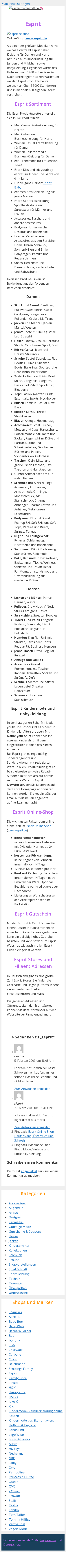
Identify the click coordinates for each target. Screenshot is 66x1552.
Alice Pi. (14, 1317)
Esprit (13, 1373)
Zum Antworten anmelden (32, 1089)
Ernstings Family (21, 1368)
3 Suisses (15, 1312)
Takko (13, 1505)
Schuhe (14, 1260)
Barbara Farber (20, 1331)
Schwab (14, 1496)
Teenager (16, 1283)
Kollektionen (18, 1250)
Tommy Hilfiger (20, 1519)
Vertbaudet (17, 1524)
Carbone (15, 1354)
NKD (12, 1458)
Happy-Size (17, 1392)
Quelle (13, 1482)
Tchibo (14, 1510)
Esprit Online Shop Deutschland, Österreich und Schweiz (34, 1136)
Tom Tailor (17, 1514)
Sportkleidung (19, 1274)
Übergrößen (18, 1288)
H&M (12, 1387)
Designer (15, 1217)
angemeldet (29, 1171)
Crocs (13, 1359)
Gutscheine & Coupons (25, 1231)
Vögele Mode (18, 1529)
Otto (12, 1467)
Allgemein (16, 1208)
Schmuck (15, 1255)
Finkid (13, 1383)
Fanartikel (16, 1222)
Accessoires (17, 1203)
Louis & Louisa (19, 1439)
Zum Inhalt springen (15, 4)
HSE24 (13, 1397)
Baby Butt (16, 1321)
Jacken (13, 1241)
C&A (12, 1345)
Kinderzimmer (19, 1245)
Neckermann (18, 1453)
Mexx (13, 1444)
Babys (13, 1212)
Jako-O (14, 1401)
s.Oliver (14, 1491)
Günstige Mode (20, 1227)
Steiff (12, 1500)
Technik (14, 1278)
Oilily (12, 1463)
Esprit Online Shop (38, 826)
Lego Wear (16, 1434)
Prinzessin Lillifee (21, 1477)
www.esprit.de (17, 830)
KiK (11, 1406)
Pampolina (17, 1472)
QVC (12, 1486)
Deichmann (17, 1364)
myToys (14, 1448)
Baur (12, 1335)
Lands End (16, 1430)
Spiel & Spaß (18, 1269)
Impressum (48, 1540)
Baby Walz (16, 1326)
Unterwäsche (18, 1292)
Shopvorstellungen (22, 1264)
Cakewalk (16, 1350)
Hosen (13, 1236)
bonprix (14, 1340)
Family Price (18, 1378)
